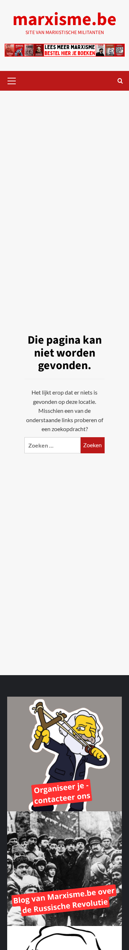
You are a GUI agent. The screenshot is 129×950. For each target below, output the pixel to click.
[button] (12, 80)
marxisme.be (64, 19)
